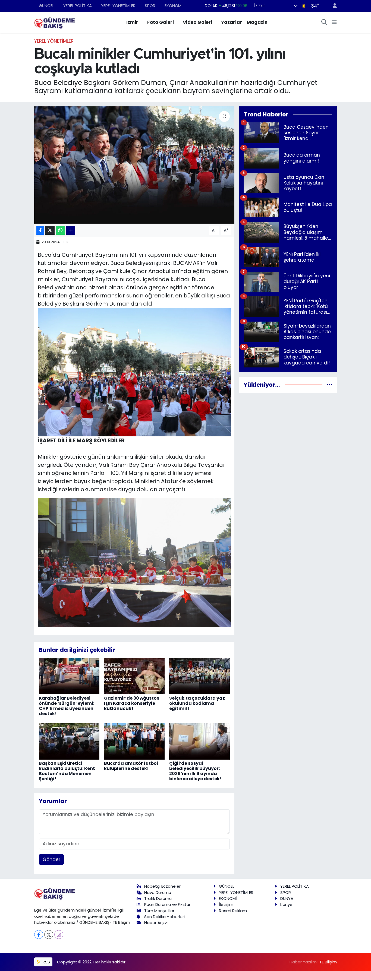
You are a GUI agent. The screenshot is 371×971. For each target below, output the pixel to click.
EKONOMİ (174, 5)
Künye (286, 904)
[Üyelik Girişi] (332, 6)
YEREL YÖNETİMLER (118, 5)
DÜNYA (286, 898)
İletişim (226, 904)
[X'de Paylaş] (50, 230)
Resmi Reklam (233, 910)
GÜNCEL (46, 5)
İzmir (132, 22)
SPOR (150, 5)
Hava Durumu (157, 892)
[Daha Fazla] (70, 230)
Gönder (51, 859)
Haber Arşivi (156, 922)
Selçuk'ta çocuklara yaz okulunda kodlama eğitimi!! (197, 703)
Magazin (257, 22)
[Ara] (324, 22)
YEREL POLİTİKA (77, 5)
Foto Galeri (160, 22)
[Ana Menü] (334, 22)
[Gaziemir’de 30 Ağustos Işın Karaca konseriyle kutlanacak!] (134, 675)
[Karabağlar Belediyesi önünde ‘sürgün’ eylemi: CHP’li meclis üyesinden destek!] (69, 675)
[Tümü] (329, 384)
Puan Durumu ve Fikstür (167, 904)
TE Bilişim (328, 962)
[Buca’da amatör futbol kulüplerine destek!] (134, 741)
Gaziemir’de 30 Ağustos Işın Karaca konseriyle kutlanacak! (131, 703)
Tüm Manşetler (159, 910)
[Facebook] (38, 934)
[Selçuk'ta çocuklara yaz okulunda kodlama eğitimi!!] (199, 675)
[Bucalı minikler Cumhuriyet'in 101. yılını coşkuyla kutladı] (134, 165)
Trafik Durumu (158, 898)
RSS (46, 962)
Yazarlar (231, 22)
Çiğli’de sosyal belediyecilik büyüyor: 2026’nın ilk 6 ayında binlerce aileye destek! (195, 771)
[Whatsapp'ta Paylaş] (60, 230)
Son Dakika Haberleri (164, 916)
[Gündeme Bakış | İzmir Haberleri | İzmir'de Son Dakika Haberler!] (54, 22)
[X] (48, 934)
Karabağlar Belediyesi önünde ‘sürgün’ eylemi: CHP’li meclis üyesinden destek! (66, 706)
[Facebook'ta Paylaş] (40, 230)
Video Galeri (197, 22)
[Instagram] (58, 934)
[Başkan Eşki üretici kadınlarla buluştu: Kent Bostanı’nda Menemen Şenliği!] (69, 741)
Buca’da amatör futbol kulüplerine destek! (131, 766)
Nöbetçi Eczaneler (162, 886)
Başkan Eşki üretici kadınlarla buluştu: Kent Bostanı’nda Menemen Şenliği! (67, 771)
